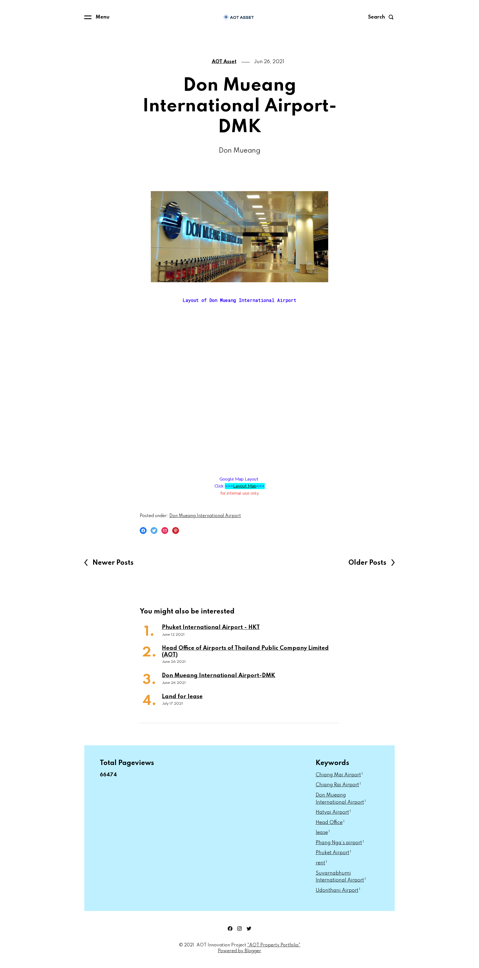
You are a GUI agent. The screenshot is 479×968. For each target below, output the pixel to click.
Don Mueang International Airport (205, 516)
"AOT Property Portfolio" (273, 945)
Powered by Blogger (239, 951)
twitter (249, 928)
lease (323, 832)
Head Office (330, 822)
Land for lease (182, 697)
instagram (239, 928)
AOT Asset (224, 61)
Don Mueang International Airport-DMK (218, 676)
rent (321, 863)
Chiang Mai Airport (339, 774)
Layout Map (244, 486)
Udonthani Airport (338, 890)
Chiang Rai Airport (338, 784)
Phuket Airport (333, 852)
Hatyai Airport (333, 812)
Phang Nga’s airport (340, 842)
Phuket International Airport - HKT (211, 627)
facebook (230, 928)
